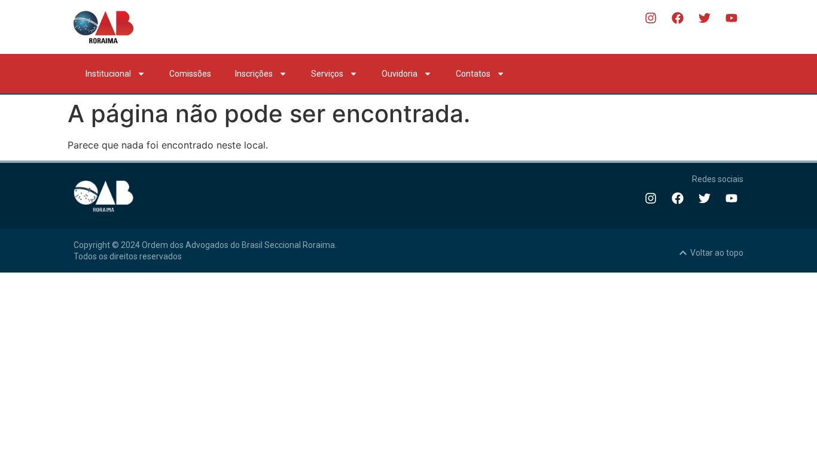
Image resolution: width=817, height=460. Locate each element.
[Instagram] (651, 18)
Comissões (190, 73)
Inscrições (254, 73)
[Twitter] (705, 18)
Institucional (108, 73)
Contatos (473, 73)
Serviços (327, 73)
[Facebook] (678, 18)
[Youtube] (731, 18)
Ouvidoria (399, 73)
